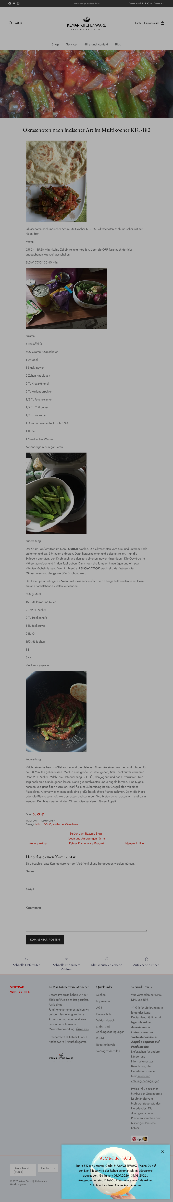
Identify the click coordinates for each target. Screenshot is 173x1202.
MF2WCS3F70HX (125, 1166)
